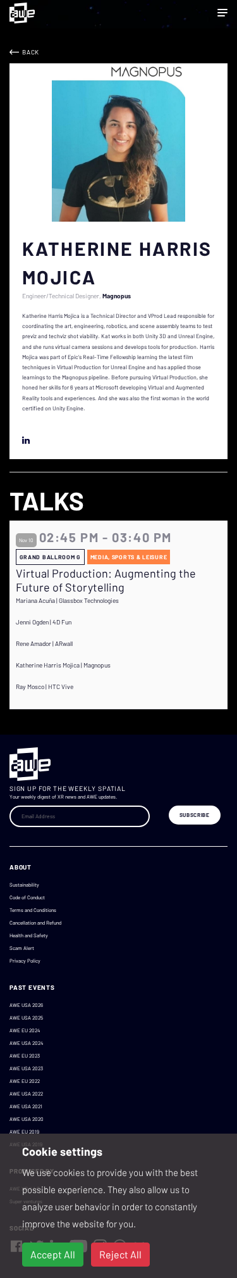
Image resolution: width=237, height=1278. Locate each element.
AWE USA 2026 (26, 1005)
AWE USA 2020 (26, 1119)
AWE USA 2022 (26, 1094)
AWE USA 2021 (25, 1106)
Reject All (120, 1254)
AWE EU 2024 (24, 1030)
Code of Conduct (27, 897)
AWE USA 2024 (26, 1043)
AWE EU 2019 (24, 1132)
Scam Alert (21, 948)
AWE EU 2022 (24, 1081)
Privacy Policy (24, 961)
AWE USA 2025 (26, 1018)
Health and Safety (28, 935)
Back (30, 52)
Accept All (52, 1254)
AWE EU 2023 (24, 1056)
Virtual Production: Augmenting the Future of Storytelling (106, 580)
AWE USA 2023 (26, 1068)
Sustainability (24, 885)
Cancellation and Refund (35, 923)
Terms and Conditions (32, 910)
